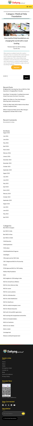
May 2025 (6, 183)
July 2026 (5, 136)
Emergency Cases (7, 368)
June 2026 (6, 139)
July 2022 (5, 207)
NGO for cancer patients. (9, 292)
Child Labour (6, 248)
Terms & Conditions (7, 374)
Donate (5, 264)
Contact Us (5, 370)
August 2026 (6, 132)
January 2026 (6, 156)
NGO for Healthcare (8, 302)
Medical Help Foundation (9, 271)
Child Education (7, 241)
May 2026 (6, 143)
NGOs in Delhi (6, 329)
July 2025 (5, 176)
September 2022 (7, 200)
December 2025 (7, 159)
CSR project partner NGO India (11, 258)
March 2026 (6, 149)
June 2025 (6, 180)
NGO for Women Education (10, 308)
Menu (30, 6)
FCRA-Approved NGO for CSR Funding (13, 268)
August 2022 (6, 203)
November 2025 (7, 163)
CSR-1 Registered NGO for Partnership (13, 261)
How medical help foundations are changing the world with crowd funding (16, 40)
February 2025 (7, 193)
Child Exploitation (7, 244)
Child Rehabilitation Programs (10, 251)
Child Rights (6, 254)
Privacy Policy (6, 376)
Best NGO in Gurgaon (8, 227)
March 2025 (6, 190)
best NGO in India (7, 231)
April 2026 (6, 146)
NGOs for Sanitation (8, 322)
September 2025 (7, 170)
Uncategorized (7, 332)
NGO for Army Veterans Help (10, 285)
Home (3, 361)
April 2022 (6, 217)
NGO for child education (9, 295)
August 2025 (6, 173)
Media (3, 366)
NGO (4, 275)
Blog (3, 372)
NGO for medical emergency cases (12, 305)
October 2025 (6, 166)
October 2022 (6, 197)
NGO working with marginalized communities (14, 315)
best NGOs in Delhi (8, 237)
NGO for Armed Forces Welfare (11, 281)
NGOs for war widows (8, 325)
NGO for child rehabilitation (10, 298)
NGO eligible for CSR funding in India (12, 278)
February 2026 (7, 153)
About (3, 364)
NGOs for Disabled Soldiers (10, 319)
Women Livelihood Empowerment (11, 335)
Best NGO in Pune (7, 234)
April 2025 (6, 186)
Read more (16, 67)
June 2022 (6, 210)
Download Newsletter (10, 418)
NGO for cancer (7, 288)
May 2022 (6, 213)
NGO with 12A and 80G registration (12, 312)
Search (5, 76)
